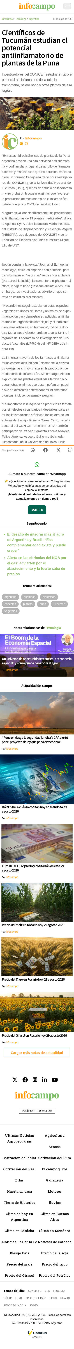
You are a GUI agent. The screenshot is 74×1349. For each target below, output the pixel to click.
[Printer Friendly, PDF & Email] (70, 451)
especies (10, 604)
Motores (55, 1191)
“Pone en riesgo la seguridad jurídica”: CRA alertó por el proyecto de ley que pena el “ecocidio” (35, 739)
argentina (10, 596)
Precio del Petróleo (54, 1275)
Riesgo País (19, 1253)
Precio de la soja (54, 1253)
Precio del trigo (55, 1264)
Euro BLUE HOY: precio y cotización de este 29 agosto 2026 (33, 868)
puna (43, 604)
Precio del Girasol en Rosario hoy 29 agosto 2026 (34, 1035)
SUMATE (37, 509)
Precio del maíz (19, 1264)
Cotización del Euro (54, 1158)
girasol (65, 1298)
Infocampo (7, 19)
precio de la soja (15, 1305)
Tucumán (59, 604)
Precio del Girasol (19, 1275)
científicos (49, 596)
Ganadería (54, 1180)
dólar (8, 1298)
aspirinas (29, 596)
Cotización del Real (19, 1169)
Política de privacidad (37, 1111)
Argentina (34, 19)
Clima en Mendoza (54, 1230)
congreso (34, 1291)
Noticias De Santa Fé (19, 1242)
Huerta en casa (19, 1191)
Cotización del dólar (19, 1158)
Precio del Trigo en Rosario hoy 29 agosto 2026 (33, 979)
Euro (18, 1298)
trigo (53, 1298)
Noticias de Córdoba (54, 1242)
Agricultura (54, 1135)
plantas (28, 604)
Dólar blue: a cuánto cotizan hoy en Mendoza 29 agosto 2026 (34, 809)
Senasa (55, 1146)
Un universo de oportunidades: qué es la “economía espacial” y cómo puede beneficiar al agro (36, 660)
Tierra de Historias (19, 1202)
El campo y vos (55, 1169)
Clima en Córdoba (19, 1230)
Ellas (19, 1180)
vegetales (10, 611)
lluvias (55, 1202)
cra (47, 1291)
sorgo (33, 1305)
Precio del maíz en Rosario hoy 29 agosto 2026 (33, 925)
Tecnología (20, 19)
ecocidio (59, 1291)
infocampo (12, 669)
